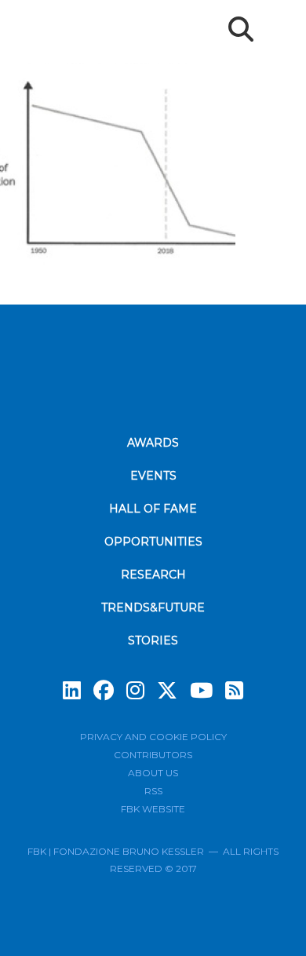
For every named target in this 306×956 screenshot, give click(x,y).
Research (153, 574)
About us (153, 773)
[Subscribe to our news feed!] (234, 691)
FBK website (153, 809)
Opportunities (153, 542)
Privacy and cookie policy (153, 737)
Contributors (153, 755)
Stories (153, 640)
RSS (153, 791)
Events (153, 476)
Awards (153, 443)
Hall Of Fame (153, 509)
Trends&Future (153, 607)
